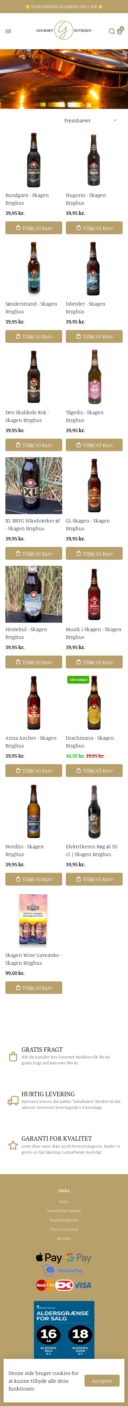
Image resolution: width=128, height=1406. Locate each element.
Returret (64, 1238)
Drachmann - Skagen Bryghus (90, 741)
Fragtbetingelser (64, 1219)
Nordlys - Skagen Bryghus (24, 850)
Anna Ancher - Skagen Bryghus (31, 741)
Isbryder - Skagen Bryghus (85, 307)
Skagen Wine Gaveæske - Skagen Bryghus (33, 959)
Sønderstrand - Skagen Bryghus (31, 307)
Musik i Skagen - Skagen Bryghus (93, 633)
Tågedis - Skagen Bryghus (85, 416)
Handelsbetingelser (64, 1210)
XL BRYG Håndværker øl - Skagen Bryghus (32, 524)
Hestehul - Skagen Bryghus (26, 633)
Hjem (49, 79)
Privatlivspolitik (64, 1229)
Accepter (102, 1380)
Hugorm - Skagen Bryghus (86, 199)
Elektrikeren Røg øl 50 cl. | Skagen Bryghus (91, 850)
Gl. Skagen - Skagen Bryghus (88, 524)
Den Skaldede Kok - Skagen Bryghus (27, 416)
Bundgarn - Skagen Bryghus (27, 199)
